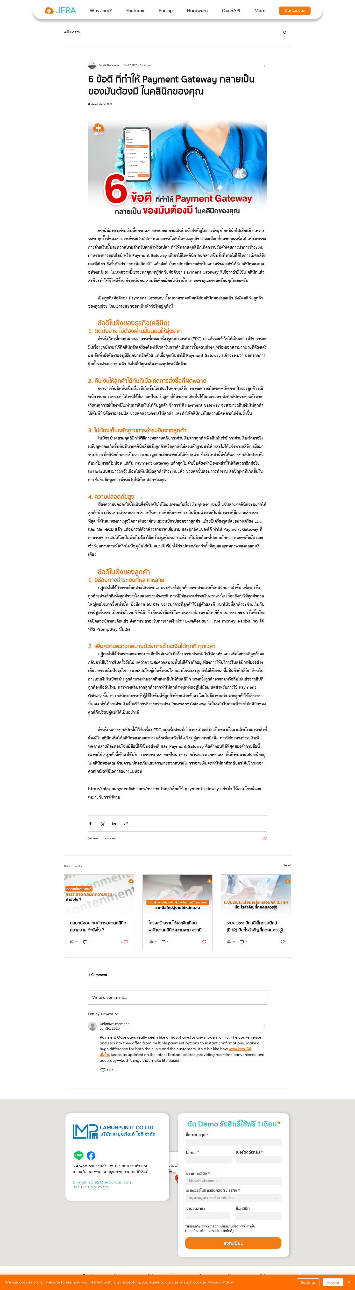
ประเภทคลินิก (196, 1174)
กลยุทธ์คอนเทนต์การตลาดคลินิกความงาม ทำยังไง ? (98, 927)
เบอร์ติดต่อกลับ (248, 1152)
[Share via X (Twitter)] (102, 823)
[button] (135, 11)
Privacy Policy (220, 1282)
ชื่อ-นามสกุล (195, 1135)
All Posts (72, 32)
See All (287, 865)
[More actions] (264, 65)
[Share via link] (126, 823)
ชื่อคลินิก (243, 1209)
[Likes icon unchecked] (103, 1070)
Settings (308, 1282)
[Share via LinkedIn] (114, 823)
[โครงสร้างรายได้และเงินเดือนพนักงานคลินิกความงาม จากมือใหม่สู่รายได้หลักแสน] (178, 894)
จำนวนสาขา (195, 1209)
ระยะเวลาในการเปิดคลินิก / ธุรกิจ (211, 1190)
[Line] (78, 1155)
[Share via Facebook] (90, 823)
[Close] (349, 1282)
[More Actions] (264, 1026)
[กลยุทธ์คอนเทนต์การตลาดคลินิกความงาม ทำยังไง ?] (99, 894)
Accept (333, 1282)
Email (191, 1152)
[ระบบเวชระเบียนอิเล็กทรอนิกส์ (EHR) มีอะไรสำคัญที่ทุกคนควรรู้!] (256, 894)
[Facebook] (91, 1155)
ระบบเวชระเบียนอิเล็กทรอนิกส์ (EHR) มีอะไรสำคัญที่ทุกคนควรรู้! (255, 927)
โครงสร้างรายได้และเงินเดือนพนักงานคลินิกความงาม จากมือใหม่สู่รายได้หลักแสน (176, 927)
